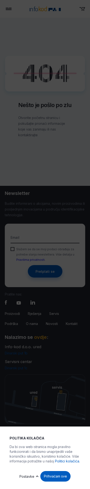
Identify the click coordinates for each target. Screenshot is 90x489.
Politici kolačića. (67, 461)
